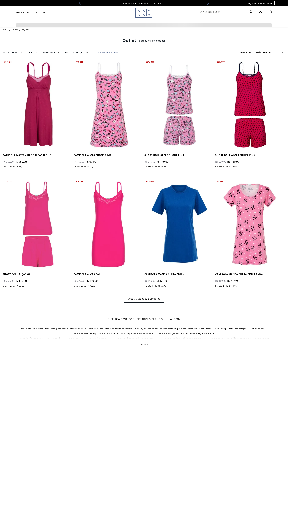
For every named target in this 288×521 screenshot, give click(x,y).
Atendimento (44, 12)
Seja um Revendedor (260, 3)
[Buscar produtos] (251, 11)
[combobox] (225, 11)
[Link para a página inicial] (5, 30)
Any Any (25, 29)
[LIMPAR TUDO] (108, 52)
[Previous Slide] (80, 3)
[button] (13, 52)
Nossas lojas (23, 12)
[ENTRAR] (261, 11)
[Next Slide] (207, 3)
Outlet (15, 29)
